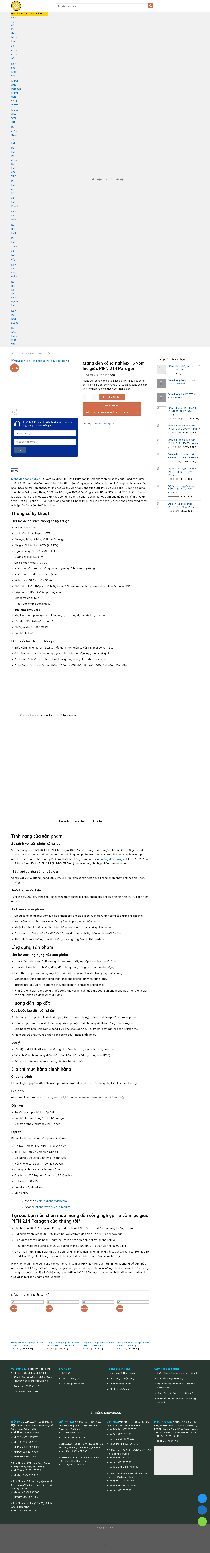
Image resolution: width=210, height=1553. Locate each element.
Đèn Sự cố (13, 21)
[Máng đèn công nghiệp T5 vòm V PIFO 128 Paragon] (133, 1319)
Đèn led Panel (14, 202)
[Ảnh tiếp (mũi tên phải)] (12, 1548)
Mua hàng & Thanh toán (122, 1373)
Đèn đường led (14, 301)
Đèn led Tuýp (14, 242)
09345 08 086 (77, 1437)
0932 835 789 (30, 1437)
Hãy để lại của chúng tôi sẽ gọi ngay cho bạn (47, 424)
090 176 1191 (30, 1442)
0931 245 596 (31, 1432)
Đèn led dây (13, 255)
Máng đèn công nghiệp (38, 353)
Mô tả (14, 471)
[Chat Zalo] (202, 1510)
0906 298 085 (31, 1492)
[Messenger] (202, 1498)
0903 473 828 (33, 1470)
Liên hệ (119, 179)
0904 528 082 (31, 1456)
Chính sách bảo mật (120, 1389)
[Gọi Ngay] (202, 1521)
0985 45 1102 (33, 1386)
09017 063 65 (131, 1467)
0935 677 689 (79, 1451)
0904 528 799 (30, 1475)
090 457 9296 (31, 1447)
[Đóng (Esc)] (3, 1535)
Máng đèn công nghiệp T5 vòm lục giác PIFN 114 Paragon (63, 1344)
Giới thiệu (96, 179)
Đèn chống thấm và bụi (14, 134)
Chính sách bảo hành (120, 1383)
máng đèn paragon (113, 859)
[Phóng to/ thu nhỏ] (12, 1535)
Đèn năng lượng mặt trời (14, 335)
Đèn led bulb (13, 228)
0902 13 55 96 (129, 1429)
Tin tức (108, 179)
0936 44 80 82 (78, 1432)
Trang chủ (17, 353)
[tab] (14, 471)
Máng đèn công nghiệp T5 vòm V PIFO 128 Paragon (133, 1344)
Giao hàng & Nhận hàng (122, 1378)
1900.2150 (172, 1441)
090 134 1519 (127, 1439)
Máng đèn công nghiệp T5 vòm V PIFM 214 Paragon (27, 1344)
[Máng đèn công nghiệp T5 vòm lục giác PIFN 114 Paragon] (63, 1319)
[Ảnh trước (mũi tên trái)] (3, 1548)
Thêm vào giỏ (112, 396)
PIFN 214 (30, 527)
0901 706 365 (131, 1444)
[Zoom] (15, 412)
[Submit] (150, 5)
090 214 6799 (30, 1451)
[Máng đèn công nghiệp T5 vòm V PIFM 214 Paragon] (27, 1319)
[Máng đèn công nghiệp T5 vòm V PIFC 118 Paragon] (98, 1319)
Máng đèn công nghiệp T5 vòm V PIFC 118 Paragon (98, 1344)
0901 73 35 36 (124, 1434)
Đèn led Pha (13, 215)
